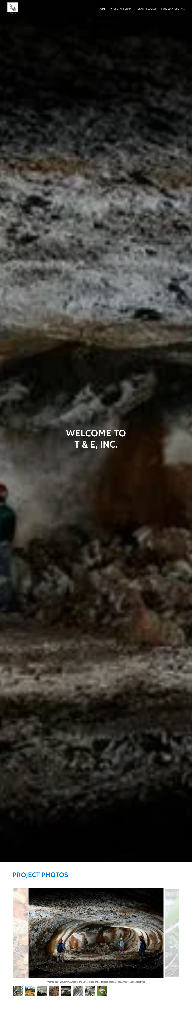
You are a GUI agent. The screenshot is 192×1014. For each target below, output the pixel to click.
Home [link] (102, 8)
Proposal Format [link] (121, 8)
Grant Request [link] (147, 8)
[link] (12, 8)
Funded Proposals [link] (173, 8)
